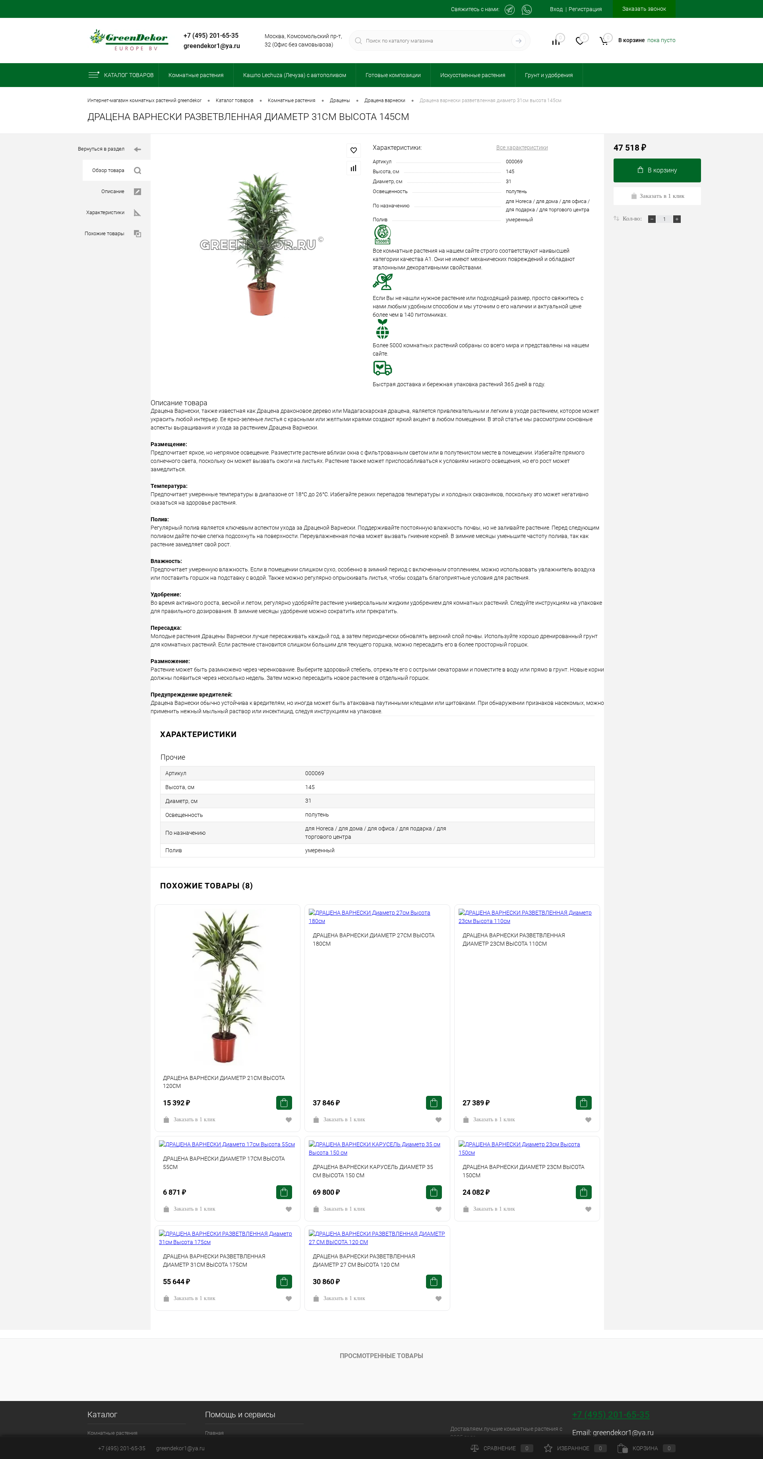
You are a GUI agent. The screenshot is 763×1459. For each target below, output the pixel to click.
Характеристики (105, 212)
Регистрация (585, 9)
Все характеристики (522, 147)
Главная (214, 1433)
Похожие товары (104, 233)
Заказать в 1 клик (194, 1119)
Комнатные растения (112, 1433)
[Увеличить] (261, 244)
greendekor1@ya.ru (212, 46)
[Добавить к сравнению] (354, 168)
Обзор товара (108, 170)
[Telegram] (510, 10)
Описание (112, 191)
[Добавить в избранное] (354, 150)
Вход (556, 9)
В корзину (662, 170)
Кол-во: (633, 218)
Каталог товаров (129, 75)
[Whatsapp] (527, 10)
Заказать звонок (644, 9)
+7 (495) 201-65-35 (211, 35)
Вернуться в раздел (101, 149)
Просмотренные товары (381, 1356)
